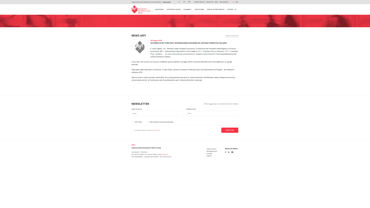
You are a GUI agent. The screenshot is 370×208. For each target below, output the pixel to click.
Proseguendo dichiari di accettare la (147, 130)
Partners (230, 9)
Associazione (159, 9)
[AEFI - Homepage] (141, 9)
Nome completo (137, 109)
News (216, 2)
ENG (237, 2)
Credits (209, 156)
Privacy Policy (156, 130)
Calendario (187, 9)
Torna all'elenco (231, 35)
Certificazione (199, 9)
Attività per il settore (173, 9)
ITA (233, 2)
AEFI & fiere (138, 122)
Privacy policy (211, 149)
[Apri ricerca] (235, 9)
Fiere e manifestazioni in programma (161, 122)
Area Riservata (223, 2)
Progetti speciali (199, 2)
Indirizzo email (191, 109)
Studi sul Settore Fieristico (215, 9)
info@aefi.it (165, 154)
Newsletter (209, 2)
